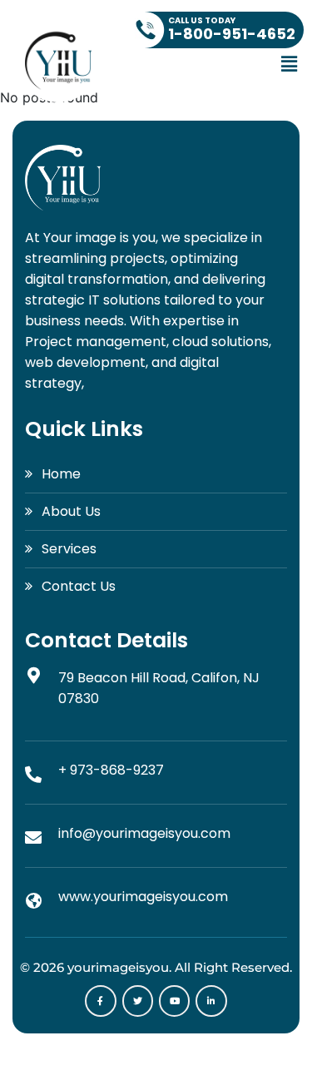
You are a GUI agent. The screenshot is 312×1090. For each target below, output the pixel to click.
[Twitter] (137, 1000)
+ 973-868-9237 (111, 770)
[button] (289, 63)
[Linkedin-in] (211, 1000)
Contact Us (79, 586)
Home (61, 473)
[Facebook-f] (100, 1000)
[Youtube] (174, 1000)
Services (69, 548)
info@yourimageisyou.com (144, 833)
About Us (71, 511)
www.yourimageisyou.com (143, 896)
